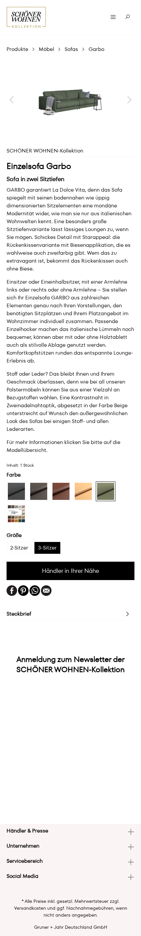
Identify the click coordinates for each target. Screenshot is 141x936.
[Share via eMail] (46, 590)
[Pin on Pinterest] (23, 590)
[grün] (105, 491)
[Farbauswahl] (16, 514)
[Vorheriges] (11, 99)
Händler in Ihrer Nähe (70, 571)
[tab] (69, 613)
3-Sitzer (47, 547)
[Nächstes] (129, 99)
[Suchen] (127, 17)
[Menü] (113, 17)
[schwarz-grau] (16, 491)
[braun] (61, 491)
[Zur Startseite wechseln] (26, 17)
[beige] (83, 491)
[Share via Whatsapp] (35, 590)
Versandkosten (30, 908)
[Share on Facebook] (12, 590)
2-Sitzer (19, 547)
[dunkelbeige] (39, 491)
